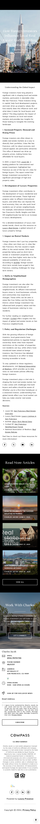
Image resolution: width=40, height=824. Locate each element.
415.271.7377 (11, 664)
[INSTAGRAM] (17, 792)
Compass (5, 750)
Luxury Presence (25, 799)
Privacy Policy (17, 715)
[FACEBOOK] (12, 792)
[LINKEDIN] (23, 792)
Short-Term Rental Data (22, 422)
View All (20, 582)
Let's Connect (20, 635)
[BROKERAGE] (28, 792)
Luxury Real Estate (10, 228)
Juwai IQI (25, 162)
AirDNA (17, 263)
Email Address (8, 699)
